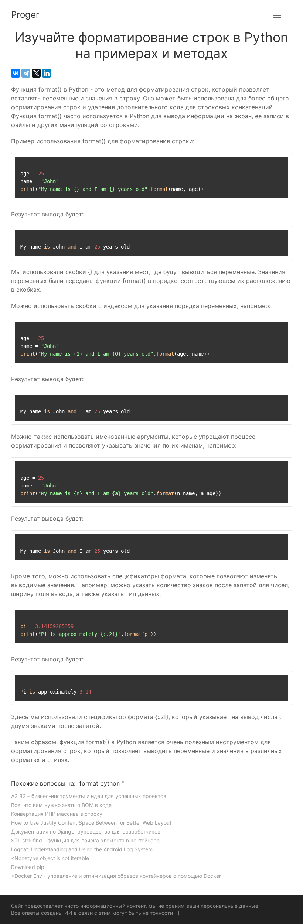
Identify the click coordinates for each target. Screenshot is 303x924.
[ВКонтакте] (15, 73)
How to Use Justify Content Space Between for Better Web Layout (91, 822)
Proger (25, 14)
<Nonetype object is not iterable (50, 858)
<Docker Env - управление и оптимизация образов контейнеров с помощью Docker (116, 876)
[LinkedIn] (46, 73)
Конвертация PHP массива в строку (56, 814)
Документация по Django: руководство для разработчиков (85, 831)
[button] (277, 15)
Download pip (27, 867)
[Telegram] (25, 73)
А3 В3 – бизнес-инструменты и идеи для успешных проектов (88, 796)
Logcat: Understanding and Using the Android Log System (82, 849)
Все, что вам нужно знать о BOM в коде (61, 805)
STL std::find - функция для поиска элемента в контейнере (85, 840)
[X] (36, 73)
